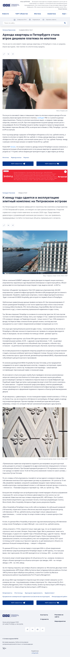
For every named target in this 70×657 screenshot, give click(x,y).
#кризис (26, 157)
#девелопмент (50, 593)
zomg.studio (35, 653)
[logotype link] (11, 5)
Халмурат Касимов (9, 193)
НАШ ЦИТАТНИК (25, 1)
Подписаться (36, 19)
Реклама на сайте (59, 616)
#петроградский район (59, 596)
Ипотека (37, 14)
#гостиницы (18, 593)
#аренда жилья (16, 157)
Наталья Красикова (9, 30)
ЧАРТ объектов (21, 14)
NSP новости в (16, 164)
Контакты (44, 615)
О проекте (44, 619)
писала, (13, 147)
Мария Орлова (62, 9)
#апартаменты (7, 593)
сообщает (40, 118)
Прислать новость (51, 19)
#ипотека (6, 157)
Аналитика (51, 14)
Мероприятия (60, 621)
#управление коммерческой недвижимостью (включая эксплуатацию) (26, 596)
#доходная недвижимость (34, 593)
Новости (5, 14)
